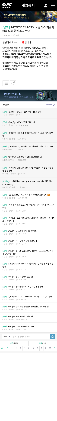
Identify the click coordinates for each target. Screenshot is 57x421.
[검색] (52, 336)
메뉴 (53, 5)
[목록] (6, 83)
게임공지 (28, 5)
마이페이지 (46, 5)
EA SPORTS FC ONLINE (7, 5)
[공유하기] (13, 83)
